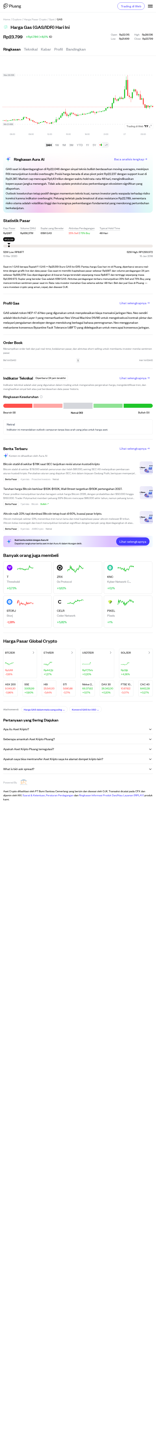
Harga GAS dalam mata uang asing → (44, 709)
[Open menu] (150, 6)
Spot (51, 19)
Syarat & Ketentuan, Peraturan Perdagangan (48, 795)
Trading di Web (131, 6)
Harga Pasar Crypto (35, 19)
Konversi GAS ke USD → (85, 709)
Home (6, 19)
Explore (17, 19)
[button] (41, 397)
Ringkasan (12, 49)
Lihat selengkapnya (133, 303)
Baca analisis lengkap (129, 159)
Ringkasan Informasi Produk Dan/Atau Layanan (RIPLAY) (111, 795)
